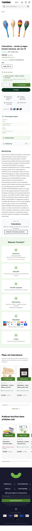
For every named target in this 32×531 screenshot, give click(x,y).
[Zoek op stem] (27, 6)
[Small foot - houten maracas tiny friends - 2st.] (23, 431)
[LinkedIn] (16, 508)
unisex (4, 132)
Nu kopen (16, 90)
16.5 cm (4, 129)
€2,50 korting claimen (16, 500)
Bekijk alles (15, 408)
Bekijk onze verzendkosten (16, 307)
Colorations (5, 60)
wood (3, 121)
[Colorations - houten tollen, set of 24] (8, 374)
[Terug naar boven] (16, 475)
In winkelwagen (21, 85)
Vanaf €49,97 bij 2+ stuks (7, 57)
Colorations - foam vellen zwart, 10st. (22, 386)
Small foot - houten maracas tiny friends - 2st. (23, 443)
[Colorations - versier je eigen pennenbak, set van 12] (9, 431)
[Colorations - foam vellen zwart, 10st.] (24, 374)
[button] (26, 2)
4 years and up (6, 125)
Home (3, 11)
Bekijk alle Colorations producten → (16, 232)
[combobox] (16, 6)
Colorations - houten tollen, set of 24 (7, 386)
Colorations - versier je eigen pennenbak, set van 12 (7, 444)
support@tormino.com (19, 341)
